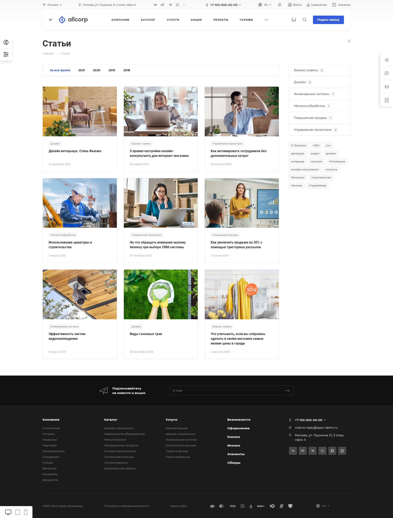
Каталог (110, 420)
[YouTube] (178, 5)
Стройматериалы (116, 462)
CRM (316, 145)
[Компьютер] (8, 512)
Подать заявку (328, 20)
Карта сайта (178, 506)
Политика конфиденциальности (126, 506)
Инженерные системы (181, 439)
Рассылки (298, 177)
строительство (321, 177)
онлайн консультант (305, 169)
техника (296, 185)
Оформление (238, 428)
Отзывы (48, 462)
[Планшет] (17, 512)
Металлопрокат (115, 439)
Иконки (233, 445)
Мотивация (337, 161)
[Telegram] (170, 5)
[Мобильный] (25, 512)
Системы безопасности (120, 451)
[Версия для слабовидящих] (294, 20)
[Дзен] (332, 451)
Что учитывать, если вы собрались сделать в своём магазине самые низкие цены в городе (238, 338)
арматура (297, 153)
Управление (317, 185)
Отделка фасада (177, 451)
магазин (317, 161)
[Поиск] (304, 20)
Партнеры (50, 445)
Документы (50, 479)
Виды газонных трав (146, 334)
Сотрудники (51, 456)
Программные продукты (121, 445)
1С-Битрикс (299, 145)
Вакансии (49, 468)
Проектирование (178, 456)
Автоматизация (176, 428)
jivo (328, 145)
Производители (54, 451)
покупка (331, 169)
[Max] (342, 451)
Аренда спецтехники (119, 428)
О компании (51, 428)
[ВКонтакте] (155, 5)
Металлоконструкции (181, 445)
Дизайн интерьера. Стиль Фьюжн (75, 151)
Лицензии (50, 439)
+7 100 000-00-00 (224, 5)
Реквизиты (50, 474)
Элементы (236, 454)
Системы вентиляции (119, 456)
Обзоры (233, 463)
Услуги (171, 420)
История (48, 433)
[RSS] (349, 41)
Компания (51, 420)
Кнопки (233, 437)
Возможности (239, 420)
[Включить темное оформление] (279, 4)
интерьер (297, 161)
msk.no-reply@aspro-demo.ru (316, 428)
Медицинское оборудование (124, 433)
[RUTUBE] (163, 5)
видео (315, 153)
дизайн (331, 153)
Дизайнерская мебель (120, 468)
